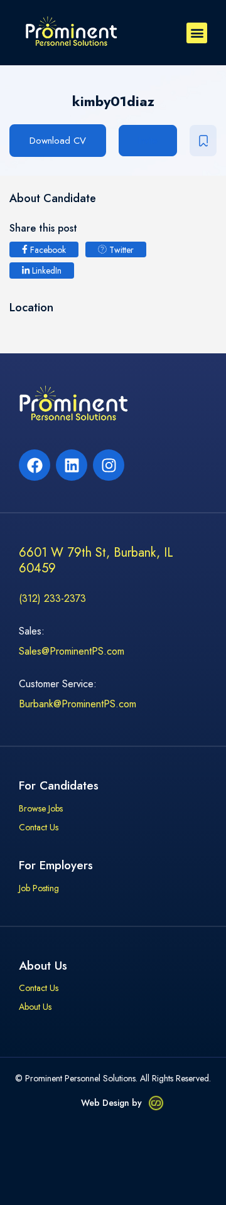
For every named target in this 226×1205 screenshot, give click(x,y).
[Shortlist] (203, 140)
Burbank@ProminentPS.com (77, 704)
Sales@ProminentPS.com (71, 651)
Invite (148, 140)
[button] (196, 33)
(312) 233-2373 (52, 598)
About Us (35, 1007)
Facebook (47, 250)
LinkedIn (46, 270)
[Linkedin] (71, 465)
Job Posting (39, 888)
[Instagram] (108, 465)
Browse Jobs (41, 809)
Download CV (58, 140)
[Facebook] (34, 465)
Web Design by (111, 1102)
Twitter (120, 250)
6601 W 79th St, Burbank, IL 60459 (96, 560)
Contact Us (38, 827)
